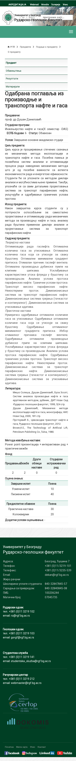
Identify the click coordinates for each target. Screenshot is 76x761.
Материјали (13, 86)
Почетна (9, 747)
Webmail (34, 4)
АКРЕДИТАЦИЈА (17, 4)
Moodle (45, 4)
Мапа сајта (21, 747)
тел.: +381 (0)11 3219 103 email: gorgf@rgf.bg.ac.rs (18, 633)
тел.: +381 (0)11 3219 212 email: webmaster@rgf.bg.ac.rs (22, 678)
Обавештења (13, 70)
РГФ (12, 47)
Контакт (42, 747)
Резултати (12, 78)
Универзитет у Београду (27, 15)
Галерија (55, 4)
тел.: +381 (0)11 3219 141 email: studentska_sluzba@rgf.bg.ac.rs (27, 657)
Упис (65, 4)
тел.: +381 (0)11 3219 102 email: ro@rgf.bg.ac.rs (18, 611)
